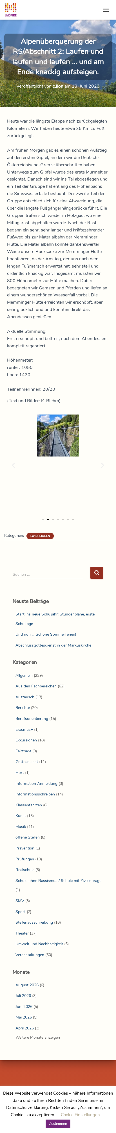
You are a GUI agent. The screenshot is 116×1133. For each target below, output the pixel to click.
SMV (19, 900)
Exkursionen (40, 536)
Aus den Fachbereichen (36, 686)
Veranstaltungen (29, 955)
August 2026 (27, 985)
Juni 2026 (23, 1006)
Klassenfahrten (28, 805)
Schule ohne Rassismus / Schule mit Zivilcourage (58, 880)
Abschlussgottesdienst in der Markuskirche (53, 645)
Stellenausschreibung (34, 922)
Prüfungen (24, 859)
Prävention (24, 848)
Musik (20, 826)
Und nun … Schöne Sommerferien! (45, 634)
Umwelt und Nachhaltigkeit (39, 944)
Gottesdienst (26, 761)
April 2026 (24, 1028)
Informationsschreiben (35, 794)
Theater (22, 933)
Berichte (22, 707)
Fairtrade (23, 751)
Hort (19, 772)
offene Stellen (27, 837)
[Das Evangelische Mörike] (12, 10)
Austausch (24, 697)
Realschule (24, 869)
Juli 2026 (23, 995)
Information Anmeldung (36, 783)
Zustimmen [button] (58, 1123)
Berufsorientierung (31, 718)
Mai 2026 (23, 1017)
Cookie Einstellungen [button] (80, 1115)
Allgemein (24, 675)
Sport (20, 911)
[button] (13, 465)
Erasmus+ (24, 729)
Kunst (20, 815)
